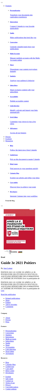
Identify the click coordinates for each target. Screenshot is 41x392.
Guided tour (9, 367)
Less (2, 291)
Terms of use (10, 383)
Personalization (10, 331)
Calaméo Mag (10, 365)
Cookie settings (11, 389)
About (7, 318)
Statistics (8, 335)
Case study (9, 369)
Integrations (9, 337)
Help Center (9, 371)
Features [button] (8, 6)
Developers (9, 373)
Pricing (8, 137)
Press (7, 322)
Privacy (8, 385)
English (8, 377)
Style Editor (9, 351)
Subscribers (9, 341)
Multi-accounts (10, 339)
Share (7, 345)
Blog (7, 362)
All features (9, 353)
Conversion (9, 333)
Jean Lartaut (8, 268)
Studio (7, 343)
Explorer (8, 139)
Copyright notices (11, 387)
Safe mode (9, 379)
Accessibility (10, 347)
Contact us (9, 381)
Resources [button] (9, 141)
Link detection (10, 349)
